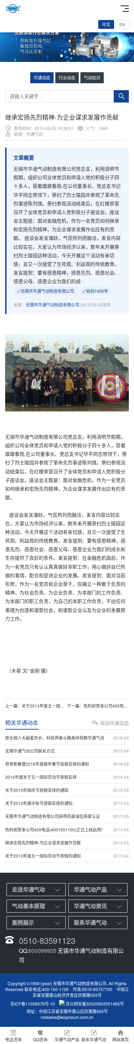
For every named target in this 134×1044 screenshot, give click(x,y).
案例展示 (23, 922)
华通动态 (42, 77)
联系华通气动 (90, 922)
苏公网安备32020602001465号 (95, 1004)
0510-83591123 (47, 940)
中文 (106, 24)
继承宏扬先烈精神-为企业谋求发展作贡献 (67, 843)
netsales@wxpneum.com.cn (67, 1017)
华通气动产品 (90, 889)
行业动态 (67, 77)
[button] (61, 55)
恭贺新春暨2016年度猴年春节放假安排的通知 (67, 764)
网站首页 (120, 1039)
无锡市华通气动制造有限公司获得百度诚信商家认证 (67, 816)
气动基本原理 (28, 906)
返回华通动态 (114, 722)
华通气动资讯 (90, 906)
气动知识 (92, 77)
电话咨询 (13, 1039)
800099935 (42, 951)
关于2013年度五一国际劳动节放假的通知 (59, 706)
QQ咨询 (40, 1039)
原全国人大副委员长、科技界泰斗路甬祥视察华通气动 (67, 738)
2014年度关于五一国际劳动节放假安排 (67, 777)
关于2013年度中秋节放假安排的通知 (67, 803)
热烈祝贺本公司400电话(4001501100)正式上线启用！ (67, 829)
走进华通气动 (28, 889)
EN (122, 24)
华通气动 (29, 436)
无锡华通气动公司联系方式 (67, 751)
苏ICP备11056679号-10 (32, 1004)
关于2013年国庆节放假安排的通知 (67, 790)
